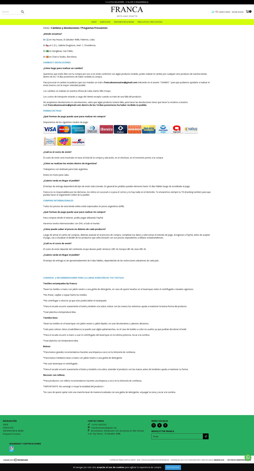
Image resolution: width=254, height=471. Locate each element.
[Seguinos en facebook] (159, 425)
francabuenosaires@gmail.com (104, 428)
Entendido (173, 467)
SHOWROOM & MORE (124, 22)
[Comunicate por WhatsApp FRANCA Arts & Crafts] (248, 457)
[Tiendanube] (16, 461)
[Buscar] (22, 11)
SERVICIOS (105, 22)
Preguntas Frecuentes (150, 22)
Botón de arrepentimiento (239, 460)
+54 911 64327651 (99, 425)
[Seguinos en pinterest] (165, 425)
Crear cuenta (224, 12)
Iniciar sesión (237, 12)
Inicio (46, 27)
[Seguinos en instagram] (153, 425)
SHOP (94, 22)
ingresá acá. (219, 460)
